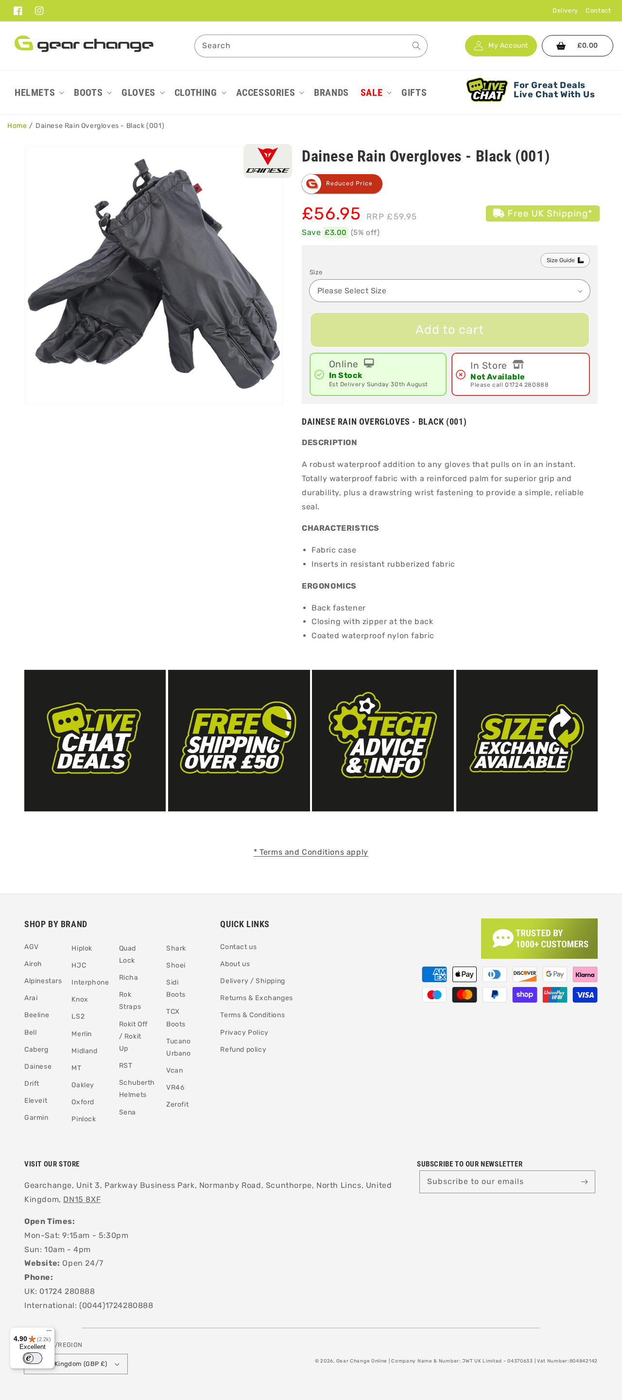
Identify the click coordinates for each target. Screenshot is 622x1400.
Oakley (82, 1085)
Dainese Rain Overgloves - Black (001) (99, 126)
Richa (128, 977)
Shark (176, 948)
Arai (30, 998)
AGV (31, 947)
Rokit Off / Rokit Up (133, 1036)
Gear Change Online (362, 1361)
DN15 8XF (82, 1199)
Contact (598, 10)
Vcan (174, 1070)
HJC (78, 965)
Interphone (90, 982)
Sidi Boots (176, 988)
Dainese (38, 1066)
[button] (38, 92)
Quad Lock (127, 954)
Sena (127, 1112)
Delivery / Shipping (252, 981)
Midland (84, 1051)
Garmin (36, 1117)
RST (126, 1065)
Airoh (33, 964)
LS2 (78, 1016)
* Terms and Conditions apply (311, 852)
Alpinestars (43, 981)
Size (316, 272)
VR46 (175, 1087)
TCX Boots (176, 1017)
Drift (31, 1083)
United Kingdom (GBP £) (69, 1363)
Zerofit (177, 1104)
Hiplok (81, 948)
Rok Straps (130, 1000)
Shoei (176, 965)
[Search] (416, 45)
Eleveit (35, 1100)
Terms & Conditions (252, 1015)
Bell (30, 1032)
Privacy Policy (244, 1032)
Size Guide (561, 260)
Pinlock (83, 1119)
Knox (79, 999)
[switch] (32, 1358)
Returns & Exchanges (256, 998)
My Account (508, 46)
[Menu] (49, 1333)
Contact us (238, 947)
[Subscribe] (584, 1181)
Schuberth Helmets (137, 1088)
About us (235, 964)
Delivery (565, 10)
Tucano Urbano (178, 1047)
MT (76, 1068)
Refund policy (243, 1049)
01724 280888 (527, 384)
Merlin (81, 1034)
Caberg (36, 1049)
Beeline (36, 1015)
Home (17, 126)
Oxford (82, 1102)
